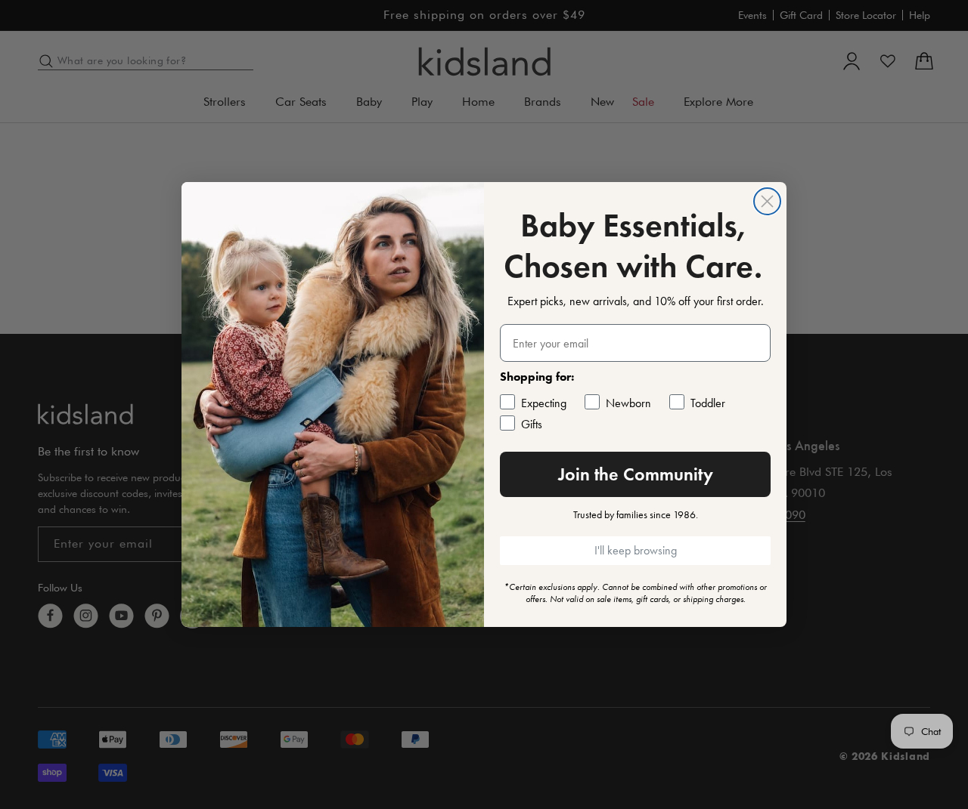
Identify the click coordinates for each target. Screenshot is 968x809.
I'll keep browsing (635, 550)
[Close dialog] (767, 201)
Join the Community (635, 474)
